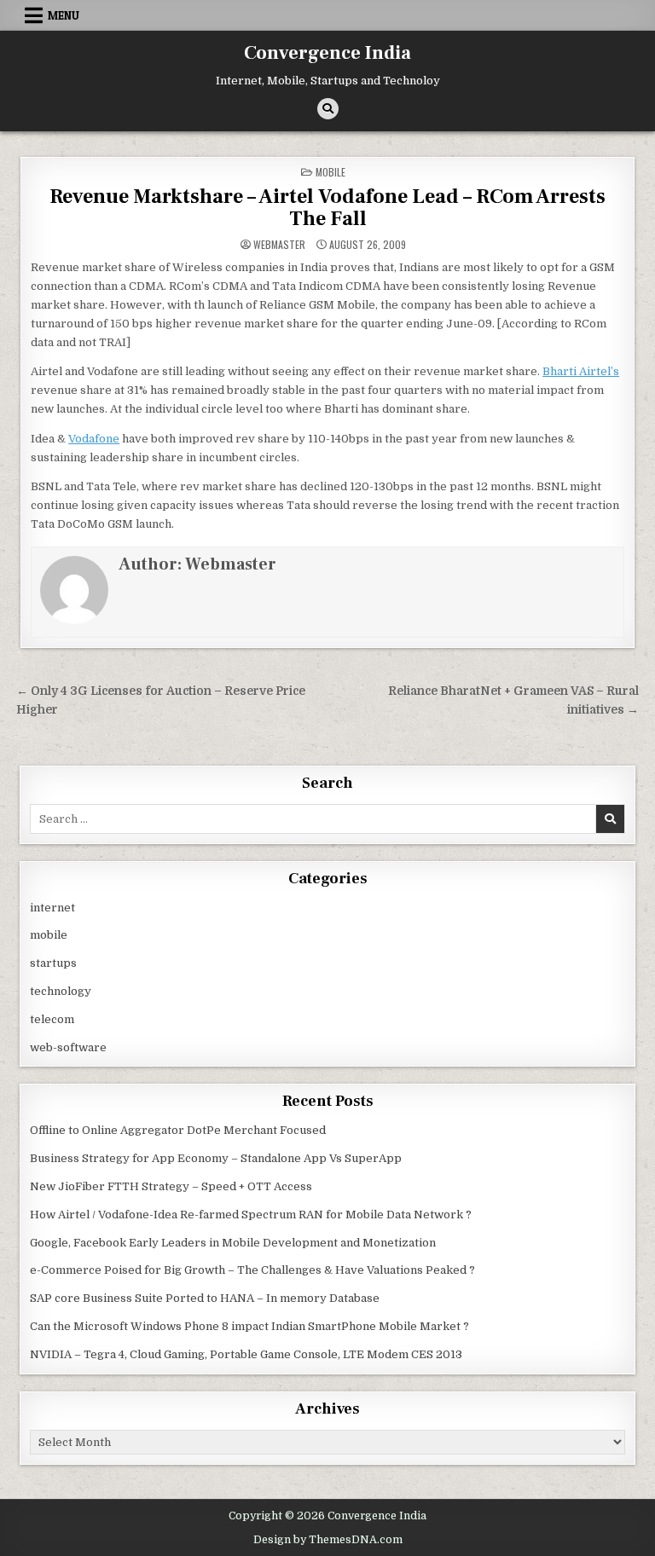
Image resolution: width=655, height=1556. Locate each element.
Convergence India (327, 53)
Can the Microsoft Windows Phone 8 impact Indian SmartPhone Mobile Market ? (249, 1326)
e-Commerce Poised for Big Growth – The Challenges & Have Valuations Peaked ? (252, 1270)
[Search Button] (328, 108)
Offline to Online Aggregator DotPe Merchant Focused (178, 1130)
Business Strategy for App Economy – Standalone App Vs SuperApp (216, 1158)
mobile (330, 172)
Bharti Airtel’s (580, 371)
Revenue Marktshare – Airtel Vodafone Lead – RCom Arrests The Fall (327, 207)
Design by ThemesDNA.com (328, 1540)
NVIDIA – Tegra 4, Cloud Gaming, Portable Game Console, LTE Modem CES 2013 (246, 1354)
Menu (63, 15)
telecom (52, 1019)
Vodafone (93, 438)
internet (52, 907)
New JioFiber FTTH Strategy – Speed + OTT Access (171, 1186)
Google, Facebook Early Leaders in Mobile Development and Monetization (233, 1242)
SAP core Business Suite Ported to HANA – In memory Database (205, 1298)
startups (53, 963)
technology (60, 991)
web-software (68, 1047)
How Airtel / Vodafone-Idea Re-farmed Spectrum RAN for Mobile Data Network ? (251, 1214)
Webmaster (279, 245)
